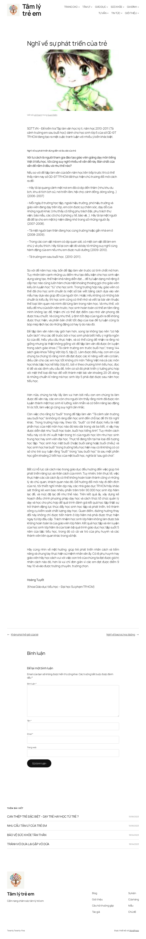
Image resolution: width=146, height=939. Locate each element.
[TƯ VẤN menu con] (108, 13)
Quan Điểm (52, 115)
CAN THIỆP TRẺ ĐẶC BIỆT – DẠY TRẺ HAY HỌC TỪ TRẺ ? (43, 816)
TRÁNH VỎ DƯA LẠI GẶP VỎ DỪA (28, 844)
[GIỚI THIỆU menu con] (138, 13)
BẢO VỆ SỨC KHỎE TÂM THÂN (26, 835)
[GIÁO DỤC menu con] (107, 6)
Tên (29, 720)
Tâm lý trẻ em (31, 10)
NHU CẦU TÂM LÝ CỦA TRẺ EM (27, 825)
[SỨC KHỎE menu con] (123, 6)
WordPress (134, 930)
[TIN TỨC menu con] (121, 13)
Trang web (31, 747)
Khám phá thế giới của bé (24, 634)
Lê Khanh (38, 115)
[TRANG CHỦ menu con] (79, 6)
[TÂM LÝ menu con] (91, 6)
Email (30, 734)
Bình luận (31, 683)
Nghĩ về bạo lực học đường (121, 634)
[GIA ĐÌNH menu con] (138, 6)
